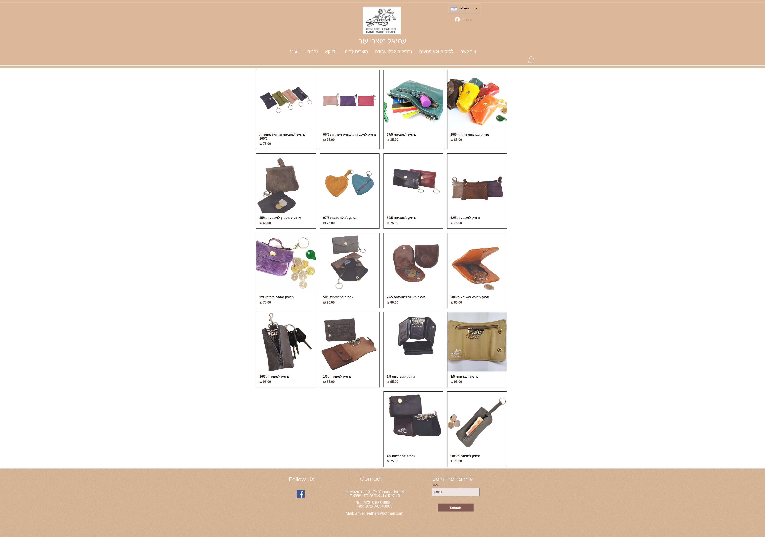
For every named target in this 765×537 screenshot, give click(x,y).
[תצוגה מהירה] (477, 99)
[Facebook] (301, 494)
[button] (331, 51)
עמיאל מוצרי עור (382, 41)
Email (435, 485)
